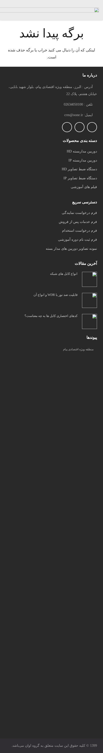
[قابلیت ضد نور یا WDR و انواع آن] (89, 296)
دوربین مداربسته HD (82, 151)
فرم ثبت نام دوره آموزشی (77, 239)
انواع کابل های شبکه (64, 274)
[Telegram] (79, 127)
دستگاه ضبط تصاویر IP (80, 178)
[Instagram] (92, 127)
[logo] (51, 544)
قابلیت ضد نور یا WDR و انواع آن (56, 295)
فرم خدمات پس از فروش (78, 222)
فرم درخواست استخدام (79, 230)
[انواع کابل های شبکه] (89, 275)
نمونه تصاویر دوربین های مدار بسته (71, 248)
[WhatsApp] (67, 127)
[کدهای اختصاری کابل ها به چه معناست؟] (89, 317)
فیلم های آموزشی (84, 187)
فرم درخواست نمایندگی (79, 213)
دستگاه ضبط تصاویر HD (79, 169)
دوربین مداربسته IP (82, 160)
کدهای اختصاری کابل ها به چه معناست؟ (51, 316)
